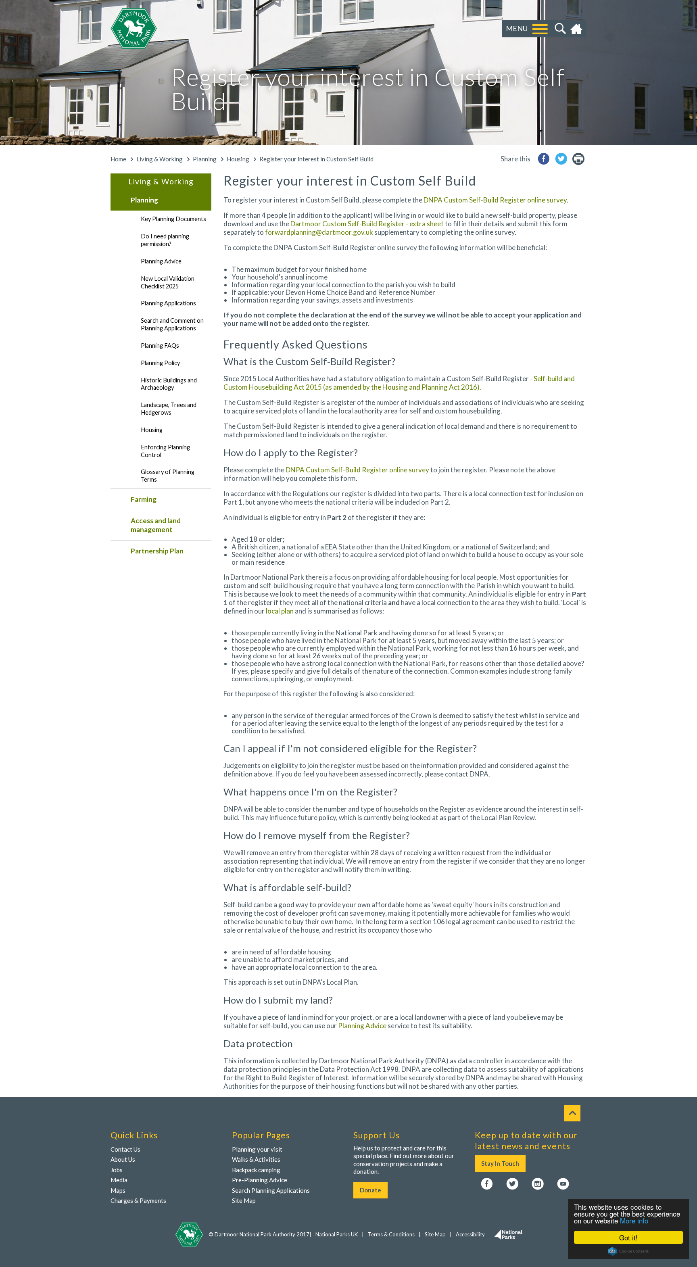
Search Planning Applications (271, 1190)
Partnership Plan (157, 551)
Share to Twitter (561, 159)
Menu (517, 28)
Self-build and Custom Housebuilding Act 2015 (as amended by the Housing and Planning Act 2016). (399, 382)
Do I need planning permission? (165, 240)
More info (634, 1220)
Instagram (538, 1184)
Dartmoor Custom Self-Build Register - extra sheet (367, 223)
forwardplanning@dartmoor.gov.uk (319, 232)
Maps (118, 1190)
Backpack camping (256, 1169)
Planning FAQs (160, 345)
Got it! (628, 1237)
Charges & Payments (138, 1200)
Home (577, 29)
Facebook (487, 1184)
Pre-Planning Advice (259, 1180)
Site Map (244, 1200)
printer (578, 159)
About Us (123, 1159)
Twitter (512, 1184)
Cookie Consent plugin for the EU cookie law (628, 1251)
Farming (144, 499)
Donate (370, 1190)
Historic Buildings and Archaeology (169, 384)
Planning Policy (160, 362)
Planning (205, 159)
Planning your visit (257, 1149)
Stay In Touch (500, 1163)
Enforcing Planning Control (165, 451)
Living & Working (159, 159)
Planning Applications (168, 303)
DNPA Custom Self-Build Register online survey (495, 200)
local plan (280, 611)
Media (119, 1180)
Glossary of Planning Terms (167, 475)
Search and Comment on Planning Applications (172, 324)
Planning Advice (161, 261)
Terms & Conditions (391, 1234)
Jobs (117, 1169)
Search (559, 29)
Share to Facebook (544, 159)
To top (572, 1113)
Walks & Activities (256, 1159)
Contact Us (125, 1149)
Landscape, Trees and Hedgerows (168, 408)
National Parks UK (336, 1234)
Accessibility (470, 1234)
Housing (238, 159)
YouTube (563, 1184)
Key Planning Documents (173, 218)
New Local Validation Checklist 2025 (167, 282)
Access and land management (156, 525)
